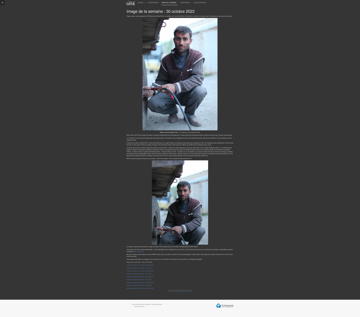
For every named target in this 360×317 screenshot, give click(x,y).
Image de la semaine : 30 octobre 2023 (160, 11)
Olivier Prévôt (153, 2)
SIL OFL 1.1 (147, 306)
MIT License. (165, 304)
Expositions (185, 2)
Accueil (141, 2)
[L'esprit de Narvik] (131, 2)
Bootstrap (129, 304)
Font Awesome (130, 306)
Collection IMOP (200, 2)
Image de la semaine (169, 2)
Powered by (224, 306)
